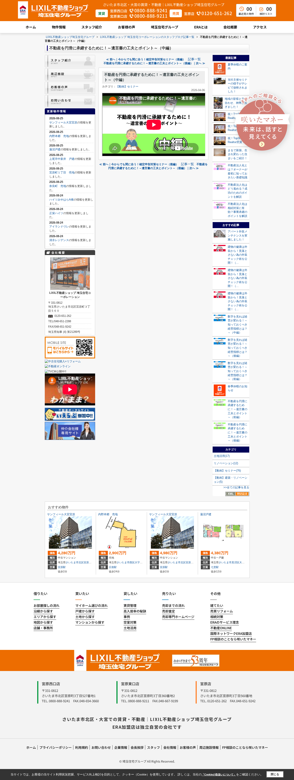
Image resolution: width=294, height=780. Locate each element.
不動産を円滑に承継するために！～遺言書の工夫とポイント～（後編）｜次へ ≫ (154, 63)
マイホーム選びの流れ (91, 605)
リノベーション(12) (226, 463)
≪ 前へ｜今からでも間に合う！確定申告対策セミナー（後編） (145, 59)
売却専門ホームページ (178, 616)
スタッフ (153, 747)
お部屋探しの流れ (46, 605)
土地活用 (130, 628)
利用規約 (81, 747)
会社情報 (169, 747)
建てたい (216, 605)
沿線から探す (43, 611)
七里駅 (215, 567)
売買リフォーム (221, 611)
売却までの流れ (173, 605)
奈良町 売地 (57, 186)
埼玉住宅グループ (164, 27)
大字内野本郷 (142, 562)
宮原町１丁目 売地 (61, 172)
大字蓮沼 (244, 562)
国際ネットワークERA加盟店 (231, 633)
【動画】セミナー (127, 86)
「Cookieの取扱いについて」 (219, 774)
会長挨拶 (137, 747)
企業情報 (120, 747)
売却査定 (168, 611)
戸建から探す (85, 611)
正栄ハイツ (56, 213)
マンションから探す (89, 622)
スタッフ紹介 (91, 27)
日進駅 (113, 567)
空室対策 (130, 622)
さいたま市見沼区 (229, 562)
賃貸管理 (130, 605)
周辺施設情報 (209, 747)
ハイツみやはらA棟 (61, 199)
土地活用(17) (222, 456)
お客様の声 (126, 27)
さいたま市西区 (126, 562)
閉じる (275, 774)
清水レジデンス (59, 240)
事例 (127, 616)
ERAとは (201, 27)
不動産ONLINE (221, 628)
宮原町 (87, 562)
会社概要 (230, 27)
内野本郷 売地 (59, 136)
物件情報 (59, 27)
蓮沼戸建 (54, 149)
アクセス (260, 27)
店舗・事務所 (43, 628)
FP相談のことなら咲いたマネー (233, 639)
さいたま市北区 (75, 562)
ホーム (31, 27)
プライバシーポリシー (55, 747)
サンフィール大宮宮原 (63, 122)
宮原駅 (62, 567)
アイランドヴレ (59, 226)
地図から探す (43, 622)
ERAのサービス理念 (224, 622)
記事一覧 (194, 59)
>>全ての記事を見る (236, 487)
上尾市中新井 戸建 (61, 158)
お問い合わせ (101, 747)
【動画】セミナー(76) (227, 470)
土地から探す (85, 616)
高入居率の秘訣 (135, 611)
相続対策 (216, 616)
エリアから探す (45, 616)
